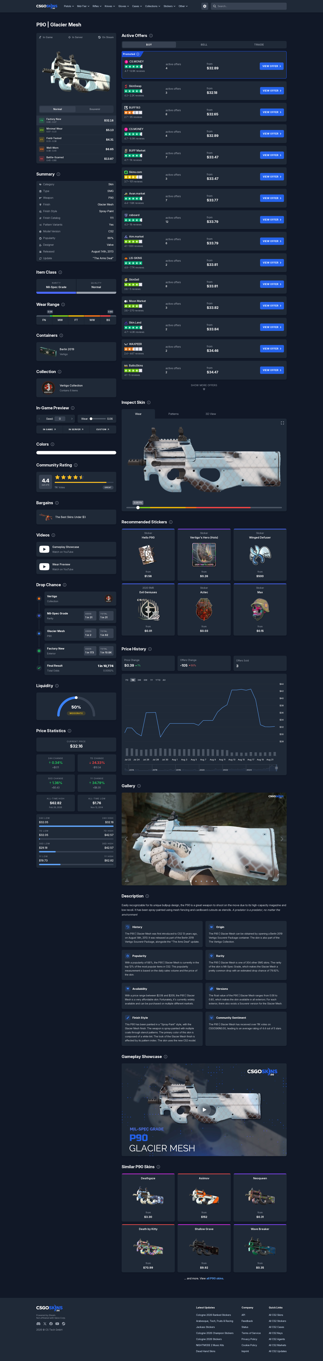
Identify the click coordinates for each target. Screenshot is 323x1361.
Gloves (122, 6)
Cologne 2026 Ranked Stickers (213, 1314)
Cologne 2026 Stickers (209, 1339)
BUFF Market (137, 150)
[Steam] (65, 1323)
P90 (111, 197)
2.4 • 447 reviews (134, 353)
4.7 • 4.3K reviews (134, 332)
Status (245, 1327)
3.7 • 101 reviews (133, 181)
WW (92, 320)
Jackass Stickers (205, 1327)
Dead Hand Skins (205, 1351)
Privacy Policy (249, 1339)
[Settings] (204, 6)
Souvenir (94, 109)
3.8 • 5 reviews (132, 289)
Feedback (247, 1321)
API (243, 1314)
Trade (259, 44)
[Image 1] (191, 881)
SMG (110, 191)
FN (44, 320)
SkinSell (134, 279)
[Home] (49, 6)
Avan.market (137, 193)
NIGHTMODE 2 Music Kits (210, 1345)
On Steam (108, 37)
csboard (134, 215)
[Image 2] (196, 881)
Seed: (49, 418)
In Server (77, 37)
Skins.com (135, 172)
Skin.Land (135, 322)
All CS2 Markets (277, 1345)
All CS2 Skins (276, 1314)
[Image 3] (201, 881)
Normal (57, 109)
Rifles (96, 6)
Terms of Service (251, 1333)
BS (108, 320)
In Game (48, 37)
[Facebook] (52, 1323)
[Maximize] (282, 423)
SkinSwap (135, 86)
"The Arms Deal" (103, 258)
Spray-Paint (106, 211)
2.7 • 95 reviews (133, 117)
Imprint (245, 1351)
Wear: (84, 418)
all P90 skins (214, 1278)
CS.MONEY (136, 61)
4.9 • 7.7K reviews (134, 267)
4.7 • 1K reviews (133, 160)
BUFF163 (134, 107)
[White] (76, 452)
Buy (149, 44)
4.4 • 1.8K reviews (134, 203)
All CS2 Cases (276, 1327)
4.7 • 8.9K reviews (135, 71)
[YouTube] (58, 1323)
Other (182, 6)
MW (60, 320)
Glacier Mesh (106, 204)
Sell (204, 44)
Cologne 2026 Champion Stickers (215, 1333)
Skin (111, 184)
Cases (135, 6)
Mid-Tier (82, 6)
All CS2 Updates (278, 1351)
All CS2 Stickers (277, 1321)
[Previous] (39, 418)
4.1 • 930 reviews (133, 246)
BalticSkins (136, 365)
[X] (46, 1323)
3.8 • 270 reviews (134, 310)
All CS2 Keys (276, 1333)
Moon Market (137, 301)
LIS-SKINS (135, 258)
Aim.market (136, 236)
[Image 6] (218, 881)
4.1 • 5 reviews (132, 375)
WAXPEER (135, 344)
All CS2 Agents (277, 1339)
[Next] (71, 418)
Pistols (67, 6)
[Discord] (39, 1323)
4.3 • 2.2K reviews (134, 95)
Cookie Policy (249, 1345)
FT (76, 320)
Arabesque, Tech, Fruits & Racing (214, 1321)
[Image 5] (212, 881)
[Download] (127, 880)
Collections (151, 6)
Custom (101, 429)
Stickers (168, 6)
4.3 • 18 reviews (133, 224)
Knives (108, 6)
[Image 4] (207, 881)
